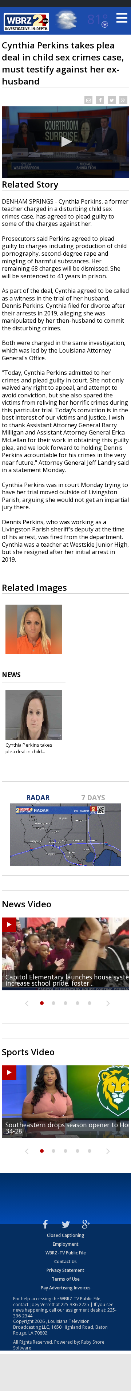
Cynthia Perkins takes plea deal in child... (28, 748)
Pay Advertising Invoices (66, 1288)
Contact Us (65, 1261)
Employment (66, 1244)
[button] (65, 142)
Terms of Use (66, 1279)
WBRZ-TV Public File (65, 1253)
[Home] (27, 22)
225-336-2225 (75, 1304)
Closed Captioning (65, 1235)
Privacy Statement (65, 1270)
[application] (65, 142)
